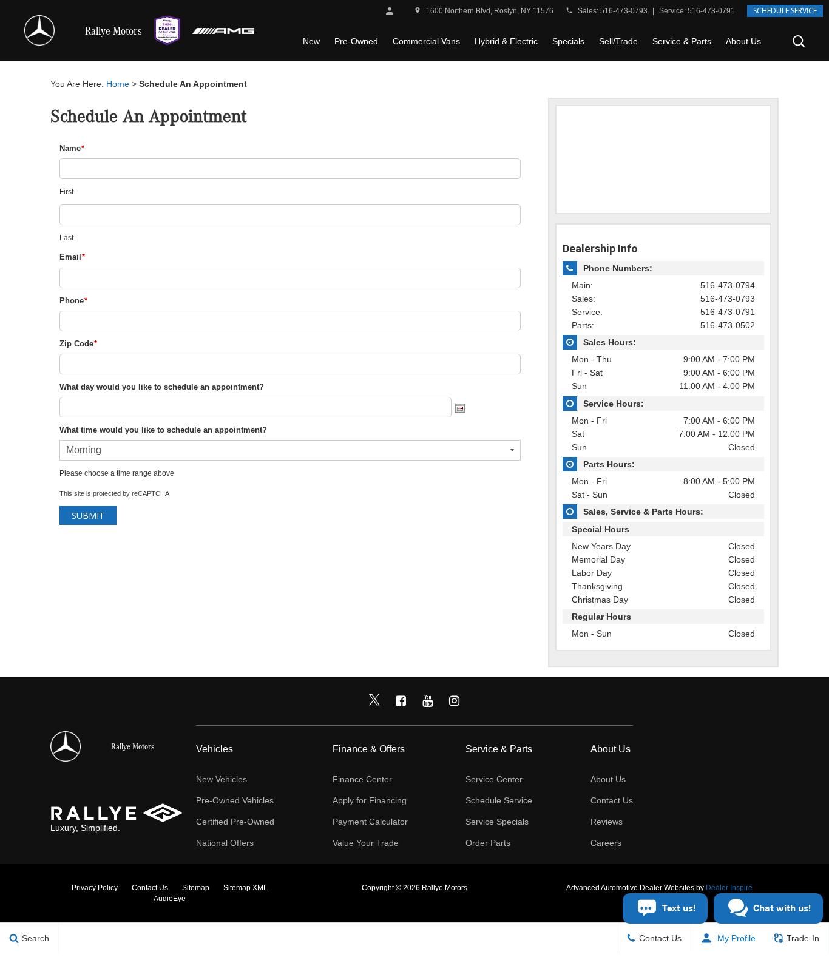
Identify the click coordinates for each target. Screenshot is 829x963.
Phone (73, 300)
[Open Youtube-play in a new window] (428, 701)
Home (117, 84)
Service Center (494, 779)
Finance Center (362, 779)
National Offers (225, 843)
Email (72, 257)
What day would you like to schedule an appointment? (161, 386)
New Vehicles (221, 779)
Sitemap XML (245, 888)
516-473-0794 (727, 285)
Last (66, 238)
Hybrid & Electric (506, 41)
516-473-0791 (711, 11)
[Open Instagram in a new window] (454, 701)
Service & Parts (681, 41)
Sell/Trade (618, 41)
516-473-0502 (727, 325)
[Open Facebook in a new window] (401, 701)
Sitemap (195, 888)
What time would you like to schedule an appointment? (163, 429)
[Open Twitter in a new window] (374, 701)
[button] (798, 41)
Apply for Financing (370, 800)
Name (71, 148)
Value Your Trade (366, 843)
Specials (568, 41)
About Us (743, 41)
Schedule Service (785, 10)
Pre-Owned (356, 41)
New (311, 41)
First (66, 192)
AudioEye (170, 898)
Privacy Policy (95, 888)
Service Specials (497, 821)
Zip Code (78, 343)
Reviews (606, 821)
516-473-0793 (624, 11)
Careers (605, 843)
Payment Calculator (370, 821)
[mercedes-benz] (39, 30)
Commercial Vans (426, 41)
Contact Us (611, 800)
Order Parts (487, 843)
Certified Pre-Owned (235, 821)
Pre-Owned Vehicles (235, 800)
